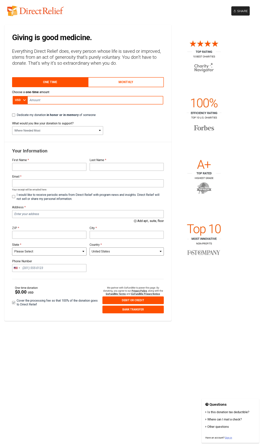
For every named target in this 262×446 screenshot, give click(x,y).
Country (95, 245)
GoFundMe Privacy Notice (145, 294)
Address (18, 207)
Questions (217, 404)
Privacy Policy (139, 291)
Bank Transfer (133, 309)
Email (15, 176)
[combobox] (54, 131)
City (92, 228)
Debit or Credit (133, 300)
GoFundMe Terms (116, 294)
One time (50, 82)
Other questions (218, 427)
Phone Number (22, 261)
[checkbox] (54, 115)
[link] (35, 11)
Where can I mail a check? (224, 419)
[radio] (50, 82)
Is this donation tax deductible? (228, 412)
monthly (126, 82)
